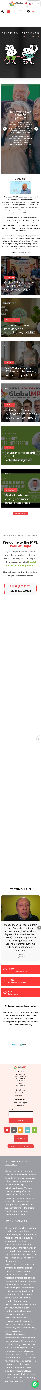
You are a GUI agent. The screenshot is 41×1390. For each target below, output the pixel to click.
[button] (8, 11)
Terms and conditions (20, 1092)
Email (11, 1109)
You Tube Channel (12, 320)
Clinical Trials (10, 490)
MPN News (10, 277)
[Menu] (20, 11)
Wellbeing (9, 362)
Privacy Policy (18, 1095)
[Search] (2, 11)
